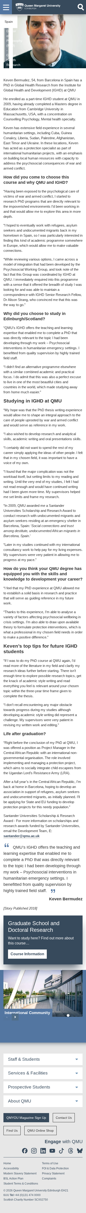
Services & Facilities (28, 1073)
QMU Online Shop (40, 1130)
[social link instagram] (34, 1150)
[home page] (36, 6)
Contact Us (64, 1117)
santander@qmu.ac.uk (21, 836)
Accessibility (11, 1168)
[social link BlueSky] (80, 1150)
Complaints (49, 1178)
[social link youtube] (52, 1150)
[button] (6, 7)
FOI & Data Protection (55, 1168)
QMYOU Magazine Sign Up (26, 1117)
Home (7, 1163)
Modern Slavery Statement (19, 1173)
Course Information (27, 954)
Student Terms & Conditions (20, 1183)
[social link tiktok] (61, 1150)
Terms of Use (50, 1163)
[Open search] (80, 7)
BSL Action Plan (13, 1178)
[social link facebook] (25, 1150)
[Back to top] (80, 1207)
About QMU (19, 1101)
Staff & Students (24, 1059)
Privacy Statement (53, 1173)
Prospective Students (29, 1087)
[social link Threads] (70, 1150)
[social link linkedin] (43, 1150)
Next (15, 1017)
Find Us (12, 1130)
